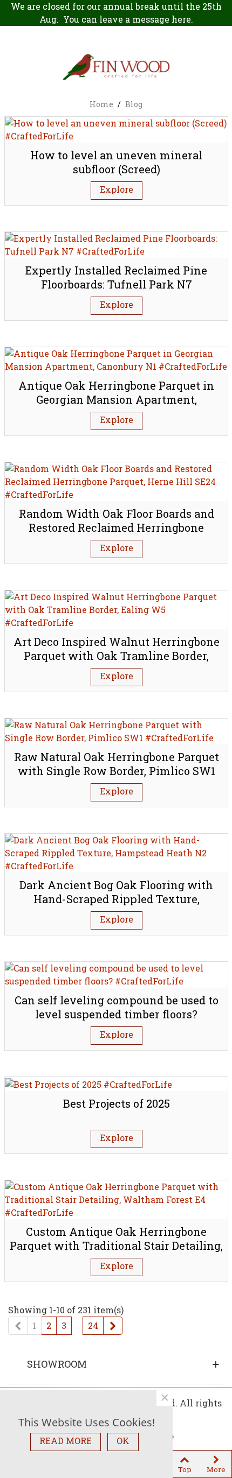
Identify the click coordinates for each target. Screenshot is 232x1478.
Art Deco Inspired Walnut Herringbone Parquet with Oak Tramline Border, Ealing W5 (116, 656)
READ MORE (65, 1440)
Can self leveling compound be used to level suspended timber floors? (117, 1007)
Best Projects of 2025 (116, 1103)
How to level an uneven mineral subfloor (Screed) (116, 162)
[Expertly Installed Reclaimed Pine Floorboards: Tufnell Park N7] (116, 243)
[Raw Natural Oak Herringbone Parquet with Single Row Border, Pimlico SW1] (116, 730)
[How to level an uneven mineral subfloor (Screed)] (116, 128)
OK (123, 1440)
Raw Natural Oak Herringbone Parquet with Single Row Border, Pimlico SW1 (116, 764)
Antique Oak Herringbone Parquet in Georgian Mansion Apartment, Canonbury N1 (116, 399)
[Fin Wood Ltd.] (116, 68)
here (181, 19)
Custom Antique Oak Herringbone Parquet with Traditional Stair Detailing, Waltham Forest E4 (116, 1245)
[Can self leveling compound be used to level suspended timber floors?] (116, 973)
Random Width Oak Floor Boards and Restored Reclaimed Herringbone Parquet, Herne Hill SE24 (116, 527)
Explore (116, 189)
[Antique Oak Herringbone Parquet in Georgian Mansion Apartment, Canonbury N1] (116, 358)
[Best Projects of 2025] (88, 1083)
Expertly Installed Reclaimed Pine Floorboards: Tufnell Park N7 (116, 277)
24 (93, 1325)
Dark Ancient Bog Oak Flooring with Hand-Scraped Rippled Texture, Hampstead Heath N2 (116, 899)
